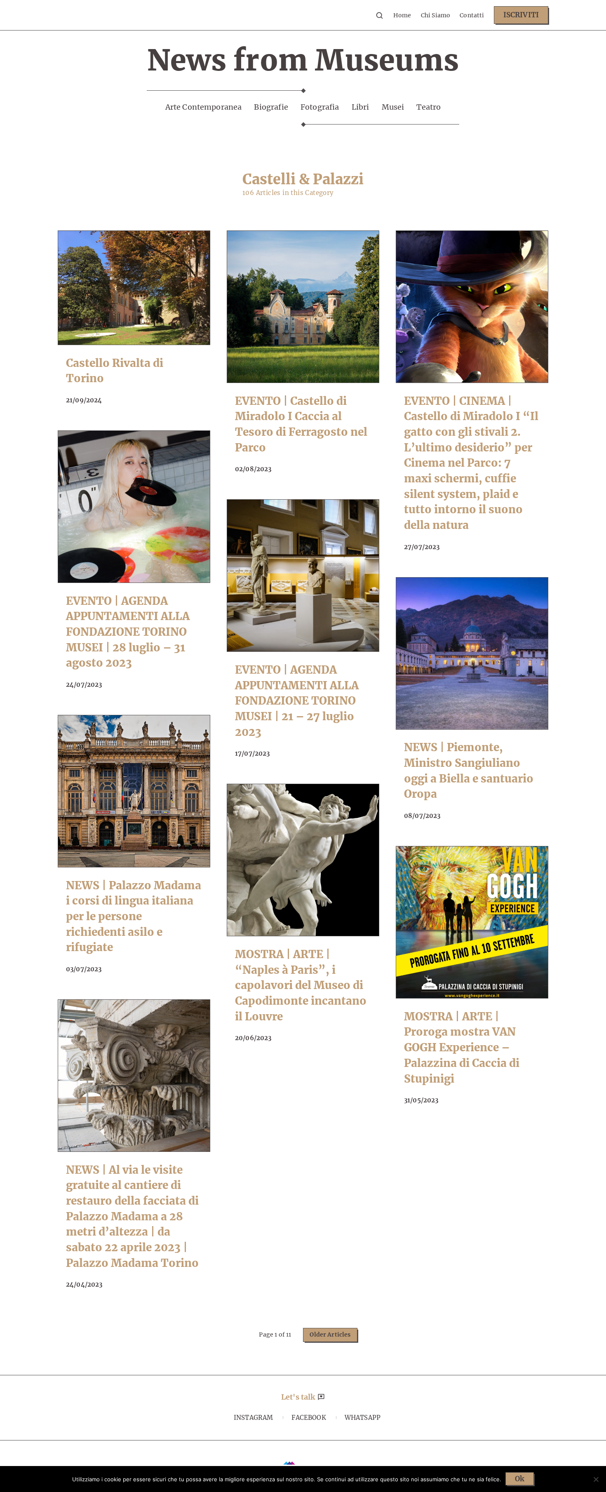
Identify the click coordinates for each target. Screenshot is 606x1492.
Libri (360, 107)
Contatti (472, 15)
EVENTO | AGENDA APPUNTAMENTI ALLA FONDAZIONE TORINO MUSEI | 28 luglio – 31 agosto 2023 (128, 632)
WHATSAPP (363, 1418)
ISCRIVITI (521, 14)
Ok (519, 1478)
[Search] (379, 15)
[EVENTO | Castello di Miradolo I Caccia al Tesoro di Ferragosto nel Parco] (303, 306)
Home (402, 15)
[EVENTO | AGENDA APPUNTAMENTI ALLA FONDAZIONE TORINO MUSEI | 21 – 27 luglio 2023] (303, 575)
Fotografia (320, 107)
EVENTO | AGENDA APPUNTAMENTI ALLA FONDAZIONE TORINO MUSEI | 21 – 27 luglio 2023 (297, 701)
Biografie (271, 107)
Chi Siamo (435, 15)
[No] (596, 1479)
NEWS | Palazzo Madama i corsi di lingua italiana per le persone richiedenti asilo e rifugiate (133, 916)
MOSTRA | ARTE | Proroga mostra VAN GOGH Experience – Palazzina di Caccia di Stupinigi (461, 1048)
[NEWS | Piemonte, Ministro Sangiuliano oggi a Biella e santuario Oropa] (472, 653)
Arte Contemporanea (203, 107)
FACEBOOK (308, 1418)
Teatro (428, 107)
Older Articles (330, 1334)
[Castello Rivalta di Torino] (134, 287)
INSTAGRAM (253, 1418)
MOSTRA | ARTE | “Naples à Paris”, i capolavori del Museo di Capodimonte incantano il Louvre (300, 985)
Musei (393, 107)
